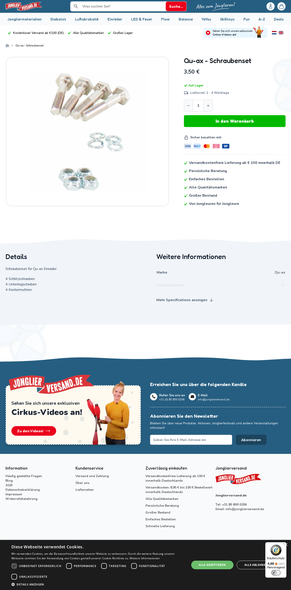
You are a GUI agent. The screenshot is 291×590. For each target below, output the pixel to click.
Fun (246, 19)
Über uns (82, 483)
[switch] (276, 572)
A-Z (261, 19)
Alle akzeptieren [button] (212, 565)
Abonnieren (251, 439)
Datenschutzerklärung (22, 490)
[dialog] (145, 565)
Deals (279, 19)
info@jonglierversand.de (245, 509)
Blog (9, 480)
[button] (97, 584)
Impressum (13, 494)
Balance (186, 19)
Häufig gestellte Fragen (23, 476)
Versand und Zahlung (92, 476)
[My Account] (270, 6)
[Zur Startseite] (7, 45)
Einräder (115, 19)
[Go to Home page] (23, 6)
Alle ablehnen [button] (256, 565)
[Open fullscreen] (87, 131)
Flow (165, 19)
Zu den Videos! (30, 431)
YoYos (206, 19)
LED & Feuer (141, 19)
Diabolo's (58, 19)
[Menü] (283, 545)
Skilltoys (227, 19)
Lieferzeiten (84, 490)
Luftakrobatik (87, 19)
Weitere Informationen (145, 558)
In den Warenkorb (235, 121)
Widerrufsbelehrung (21, 499)
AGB (8, 485)
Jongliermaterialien (24, 19)
